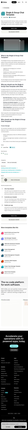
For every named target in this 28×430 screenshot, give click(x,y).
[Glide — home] (4, 2)
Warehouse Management (19, 369)
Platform (3, 360)
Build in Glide (14, 28)
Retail (2, 377)
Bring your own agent (5, 362)
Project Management (18, 371)
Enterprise (3, 371)
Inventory (16, 360)
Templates (16, 390)
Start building (14, 350)
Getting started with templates (8, 168)
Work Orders (16, 379)
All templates (6, 7)
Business (3, 369)
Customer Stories (18, 392)
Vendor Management (18, 366)
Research (3, 396)
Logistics (16, 362)
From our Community (11, 162)
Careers (2, 392)
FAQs (2, 403)
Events (15, 400)
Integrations (3, 405)
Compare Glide (4, 401)
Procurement (17, 364)
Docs (15, 394)
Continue (20, 426)
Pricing (2, 390)
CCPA (19, 413)
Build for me (14, 346)
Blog (2, 394)
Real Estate (3, 379)
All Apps (16, 383)
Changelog (3, 407)
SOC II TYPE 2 (10, 413)
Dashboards (16, 375)
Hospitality (3, 381)
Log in (19, 2)
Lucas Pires (5, 17)
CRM (15, 377)
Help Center (16, 396)
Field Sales (16, 381)
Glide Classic (4, 409)
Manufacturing (4, 375)
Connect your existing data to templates (11, 170)
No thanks (8, 426)
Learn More (21, 424)
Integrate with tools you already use (10, 172)
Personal (4, 162)
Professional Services (5, 384)
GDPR (15, 413)
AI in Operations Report (19, 404)
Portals (15, 373)
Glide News (16, 402)
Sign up (14, 2)
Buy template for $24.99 (14, 31)
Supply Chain (4, 373)
